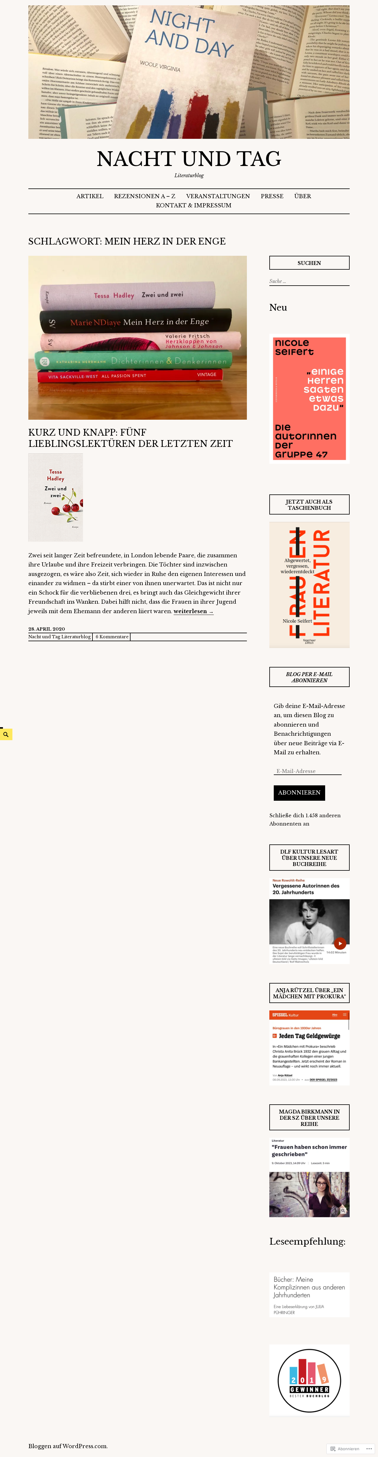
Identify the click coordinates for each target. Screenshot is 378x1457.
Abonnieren (299, 792)
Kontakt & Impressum (194, 205)
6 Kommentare (112, 636)
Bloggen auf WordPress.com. (68, 1446)
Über (302, 196)
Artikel (89, 196)
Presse (272, 196)
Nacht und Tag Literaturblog (59, 636)
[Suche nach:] (308, 281)
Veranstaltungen (218, 196)
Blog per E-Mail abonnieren (309, 677)
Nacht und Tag (189, 159)
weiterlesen (194, 611)
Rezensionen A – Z (144, 196)
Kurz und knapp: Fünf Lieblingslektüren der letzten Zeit (130, 438)
